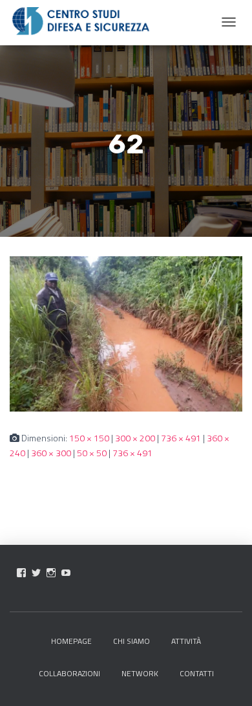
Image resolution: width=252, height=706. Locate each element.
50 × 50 (92, 452)
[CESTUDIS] (81, 21)
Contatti (197, 673)
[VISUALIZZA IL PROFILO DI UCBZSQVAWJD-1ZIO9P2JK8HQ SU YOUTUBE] (66, 572)
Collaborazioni (69, 673)
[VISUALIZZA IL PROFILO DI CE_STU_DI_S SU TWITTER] (36, 572)
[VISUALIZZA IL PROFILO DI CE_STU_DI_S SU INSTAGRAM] (51, 572)
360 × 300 (51, 452)
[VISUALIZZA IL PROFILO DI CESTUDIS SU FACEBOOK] (21, 572)
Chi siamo (131, 641)
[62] (126, 333)
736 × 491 (181, 438)
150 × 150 (89, 438)
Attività (186, 641)
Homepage (71, 641)
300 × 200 (135, 438)
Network (139, 673)
